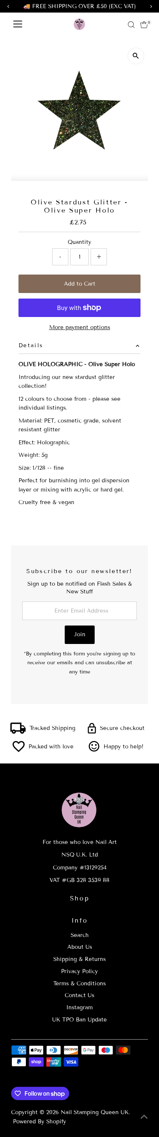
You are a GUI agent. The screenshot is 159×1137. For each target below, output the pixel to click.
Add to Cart (79, 283)
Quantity (79, 242)
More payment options (79, 327)
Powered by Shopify (39, 1121)
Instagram (79, 1007)
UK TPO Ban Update (79, 1019)
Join (79, 634)
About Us (79, 947)
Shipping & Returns (79, 959)
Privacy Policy (79, 971)
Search (80, 935)
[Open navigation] (17, 24)
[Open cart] (144, 24)
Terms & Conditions (79, 983)
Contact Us (79, 995)
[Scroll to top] (144, 1116)
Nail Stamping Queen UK (95, 1112)
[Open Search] (131, 24)
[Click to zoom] (136, 56)
